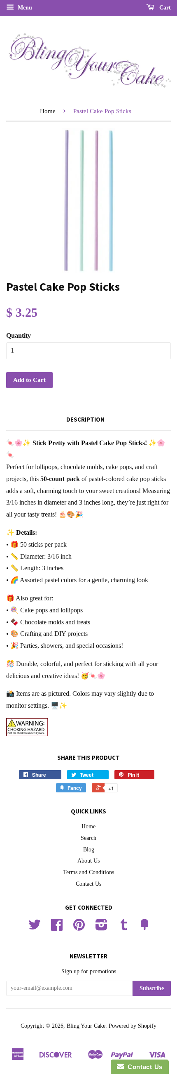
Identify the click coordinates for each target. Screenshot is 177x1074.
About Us (88, 861)
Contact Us (88, 884)
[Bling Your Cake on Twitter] (34, 928)
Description (85, 419)
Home (48, 111)
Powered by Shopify (132, 1026)
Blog (88, 849)
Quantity (18, 335)
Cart (164, 8)
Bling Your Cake (86, 1026)
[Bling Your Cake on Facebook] (57, 928)
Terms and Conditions (88, 872)
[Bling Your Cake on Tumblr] (124, 928)
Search (88, 838)
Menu (24, 8)
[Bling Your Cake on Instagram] (101, 928)
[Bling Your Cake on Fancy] (144, 928)
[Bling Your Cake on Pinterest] (79, 928)
